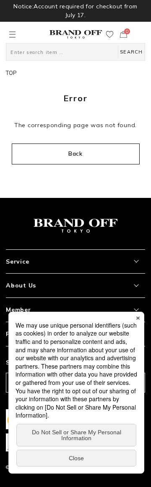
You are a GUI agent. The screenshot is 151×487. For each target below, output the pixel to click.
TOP (11, 72)
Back (75, 153)
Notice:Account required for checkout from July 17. (75, 11)
